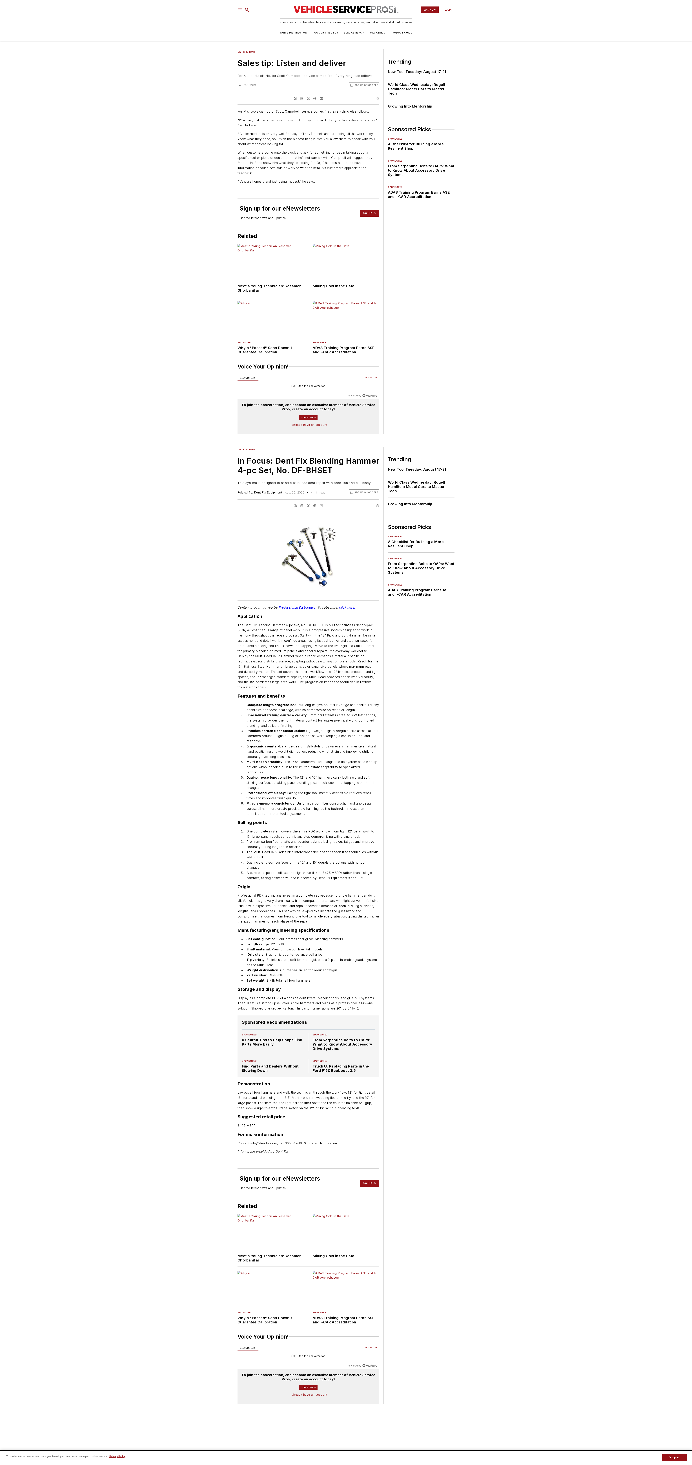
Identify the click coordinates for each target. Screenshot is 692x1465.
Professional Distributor (296, 607)
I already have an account (308, 424)
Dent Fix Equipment (268, 492)
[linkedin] (302, 98)
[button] (240, 10)
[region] (308, 386)
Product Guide (401, 32)
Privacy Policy (117, 1456)
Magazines (377, 32)
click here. (347, 607)
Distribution (246, 51)
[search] (247, 10)
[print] (377, 98)
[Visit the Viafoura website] (370, 395)
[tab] (248, 378)
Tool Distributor (325, 32)
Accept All (674, 1457)
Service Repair (354, 32)
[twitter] (308, 98)
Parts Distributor (293, 32)
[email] (321, 98)
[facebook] (295, 98)
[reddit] (315, 98)
